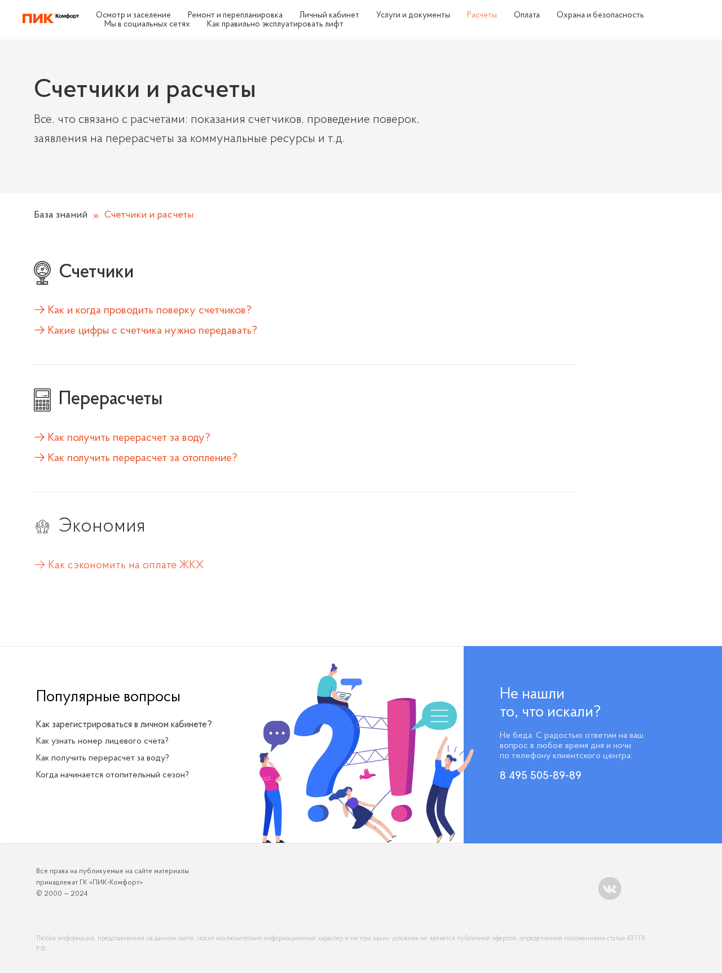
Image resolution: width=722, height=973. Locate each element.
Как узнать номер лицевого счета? (102, 741)
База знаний (60, 215)
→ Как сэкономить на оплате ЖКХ (119, 565)
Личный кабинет (329, 15)
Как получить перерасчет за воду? (102, 758)
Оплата (527, 15)
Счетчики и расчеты (148, 215)
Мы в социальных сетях (147, 24)
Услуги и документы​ (413, 15)
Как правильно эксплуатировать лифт (275, 24)
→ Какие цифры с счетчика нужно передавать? (145, 331)
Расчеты (482, 15)
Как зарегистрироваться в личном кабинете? (124, 724)
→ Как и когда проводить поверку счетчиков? (143, 310)
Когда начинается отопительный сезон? (112, 775)
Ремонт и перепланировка (235, 15)
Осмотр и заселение (133, 15)
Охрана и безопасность (600, 15)
